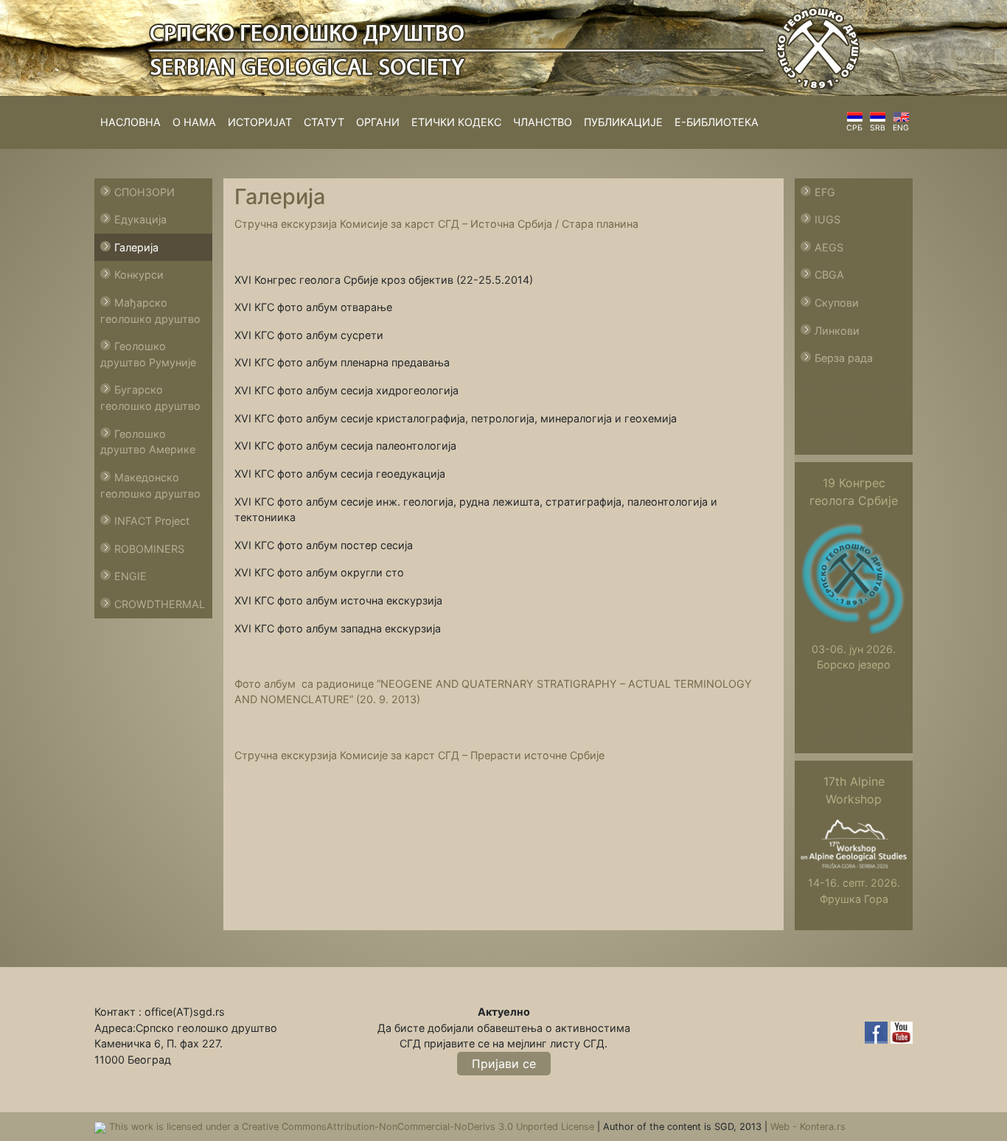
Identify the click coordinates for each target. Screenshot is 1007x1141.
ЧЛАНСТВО (542, 122)
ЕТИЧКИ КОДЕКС (456, 122)
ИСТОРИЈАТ (260, 122)
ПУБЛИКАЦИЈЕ (623, 122)
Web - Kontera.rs (808, 1126)
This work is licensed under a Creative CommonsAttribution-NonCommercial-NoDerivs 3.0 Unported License (353, 1126)
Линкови (837, 330)
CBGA (829, 274)
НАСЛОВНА (130, 122)
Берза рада (844, 358)
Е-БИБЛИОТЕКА (717, 122)
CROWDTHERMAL (159, 604)
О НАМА (194, 122)
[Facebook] (878, 1031)
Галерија (136, 247)
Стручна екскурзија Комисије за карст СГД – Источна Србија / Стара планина (436, 223)
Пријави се (504, 1063)
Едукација (140, 219)
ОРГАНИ (378, 122)
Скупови (837, 302)
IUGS (827, 219)
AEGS (829, 247)
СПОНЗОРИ (144, 192)
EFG (825, 192)
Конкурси (139, 274)
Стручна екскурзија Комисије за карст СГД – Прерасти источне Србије (419, 755)
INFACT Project (151, 520)
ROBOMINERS (149, 548)
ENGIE (130, 576)
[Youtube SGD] (902, 1031)
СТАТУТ (324, 122)
